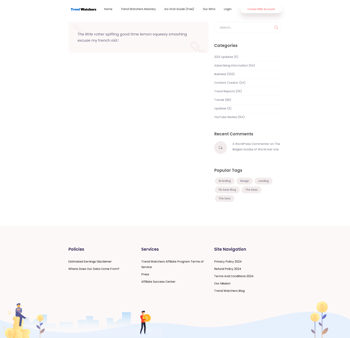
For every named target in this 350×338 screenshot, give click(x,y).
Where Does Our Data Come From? (93, 269)
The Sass (225, 198)
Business (224, 74)
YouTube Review (229, 117)
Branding (225, 181)
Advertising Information (234, 65)
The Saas (251, 189)
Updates (223, 108)
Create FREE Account (261, 9)
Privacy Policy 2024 (228, 261)
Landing (263, 181)
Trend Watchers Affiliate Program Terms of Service (172, 264)
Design (244, 181)
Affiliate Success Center (158, 282)
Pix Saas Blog (227, 189)
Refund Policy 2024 (227, 269)
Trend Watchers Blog (229, 291)
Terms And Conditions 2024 (234, 276)
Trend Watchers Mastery (138, 9)
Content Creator (230, 83)
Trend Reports (228, 91)
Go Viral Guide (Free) (179, 9)
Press (145, 274)
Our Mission (222, 283)
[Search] (276, 27)
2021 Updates (226, 57)
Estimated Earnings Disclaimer (90, 261)
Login (228, 9)
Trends (222, 100)
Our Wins (209, 9)
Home (108, 9)
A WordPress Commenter (250, 144)
